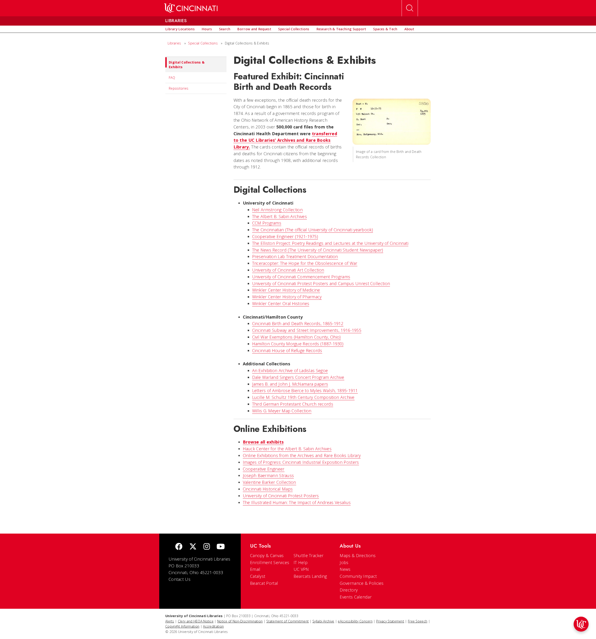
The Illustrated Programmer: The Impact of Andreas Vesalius (297, 502)
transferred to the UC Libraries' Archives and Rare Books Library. (285, 140)
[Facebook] (179, 547)
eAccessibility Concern (355, 621)
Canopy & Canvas (267, 555)
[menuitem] (180, 29)
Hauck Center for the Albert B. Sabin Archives (287, 448)
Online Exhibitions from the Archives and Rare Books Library (302, 455)
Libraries (174, 43)
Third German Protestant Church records (292, 404)
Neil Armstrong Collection (277, 209)
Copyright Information (182, 626)
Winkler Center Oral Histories (280, 303)
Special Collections (203, 43)
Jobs (344, 562)
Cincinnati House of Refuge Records (287, 350)
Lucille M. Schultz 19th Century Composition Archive (303, 397)
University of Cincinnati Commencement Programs (301, 276)
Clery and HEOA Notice (195, 621)
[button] (581, 624)
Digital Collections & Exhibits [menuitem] (186, 64)
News (345, 569)
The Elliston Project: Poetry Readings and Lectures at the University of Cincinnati (330, 243)
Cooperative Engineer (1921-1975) (285, 236)
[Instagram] (206, 547)
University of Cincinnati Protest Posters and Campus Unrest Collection (321, 283)
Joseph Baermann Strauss (268, 475)
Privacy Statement (390, 621)
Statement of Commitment (287, 621)
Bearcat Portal (264, 583)
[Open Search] (410, 8)
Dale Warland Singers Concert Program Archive (298, 377)
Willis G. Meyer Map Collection (282, 411)
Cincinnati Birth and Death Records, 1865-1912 (298, 323)
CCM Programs (266, 223)
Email (255, 569)
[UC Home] (191, 8)
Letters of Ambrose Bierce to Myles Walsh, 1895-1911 (305, 390)
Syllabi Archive (323, 621)
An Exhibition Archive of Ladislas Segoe (290, 370)
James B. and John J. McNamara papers (290, 384)
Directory (349, 590)
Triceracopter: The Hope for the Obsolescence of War (304, 263)
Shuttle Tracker (309, 555)
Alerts (169, 621)
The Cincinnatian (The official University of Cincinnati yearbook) (312, 229)
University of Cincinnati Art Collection (288, 270)
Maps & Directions (358, 555)
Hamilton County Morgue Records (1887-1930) (298, 343)
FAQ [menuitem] (172, 77)
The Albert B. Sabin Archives (279, 216)
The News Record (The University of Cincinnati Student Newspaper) (317, 250)
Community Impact (358, 576)
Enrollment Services (269, 562)
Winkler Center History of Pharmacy (287, 296)
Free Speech (417, 621)
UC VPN (301, 569)
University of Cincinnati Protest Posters (281, 495)
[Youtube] (221, 547)
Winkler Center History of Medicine (286, 290)
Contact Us (179, 579)
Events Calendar (356, 597)
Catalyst (257, 576)
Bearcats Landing (310, 576)
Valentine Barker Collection (269, 482)
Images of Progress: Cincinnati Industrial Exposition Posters (301, 462)
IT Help (301, 562)
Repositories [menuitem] (179, 88)
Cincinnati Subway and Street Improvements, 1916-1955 (307, 330)
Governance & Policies (361, 583)
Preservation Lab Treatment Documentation (295, 256)
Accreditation (213, 626)
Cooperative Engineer (263, 469)
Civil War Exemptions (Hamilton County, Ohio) (296, 337)
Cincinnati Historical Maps (268, 489)
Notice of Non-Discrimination (240, 621)
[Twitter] (193, 547)
